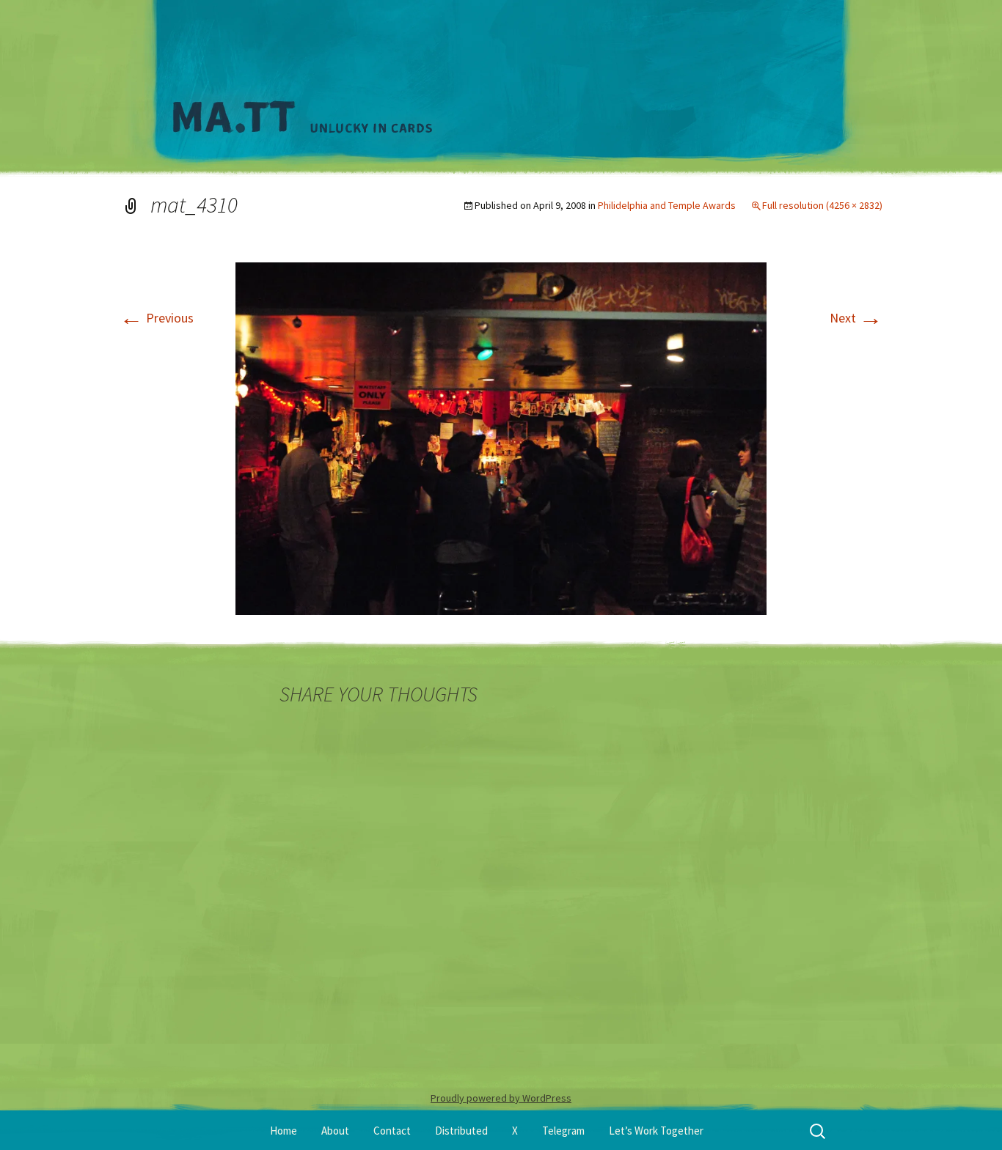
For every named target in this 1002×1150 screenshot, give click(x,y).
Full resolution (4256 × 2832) (822, 205)
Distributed (461, 1131)
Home (283, 1131)
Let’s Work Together (656, 1131)
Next (856, 317)
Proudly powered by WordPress (501, 1098)
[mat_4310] (501, 437)
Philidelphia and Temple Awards (667, 205)
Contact (392, 1131)
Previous (157, 317)
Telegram (563, 1131)
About (335, 1131)
